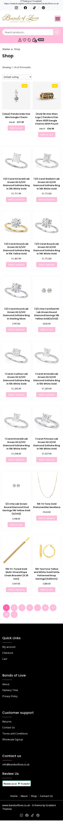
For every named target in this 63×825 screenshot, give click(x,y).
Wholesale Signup (12, 739)
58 (6, 614)
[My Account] (20, 39)
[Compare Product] (29, 39)
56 (45, 607)
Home (13, 796)
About (5, 684)
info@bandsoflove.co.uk (16, 764)
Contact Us (8, 727)
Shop (34, 796)
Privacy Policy (10, 696)
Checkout (7, 653)
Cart (4, 659)
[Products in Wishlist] (24, 39)
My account (8, 647)
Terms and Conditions (15, 733)
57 (53, 607)
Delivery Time (10, 690)
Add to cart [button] (16, 127)
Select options (16, 199)
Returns (6, 721)
